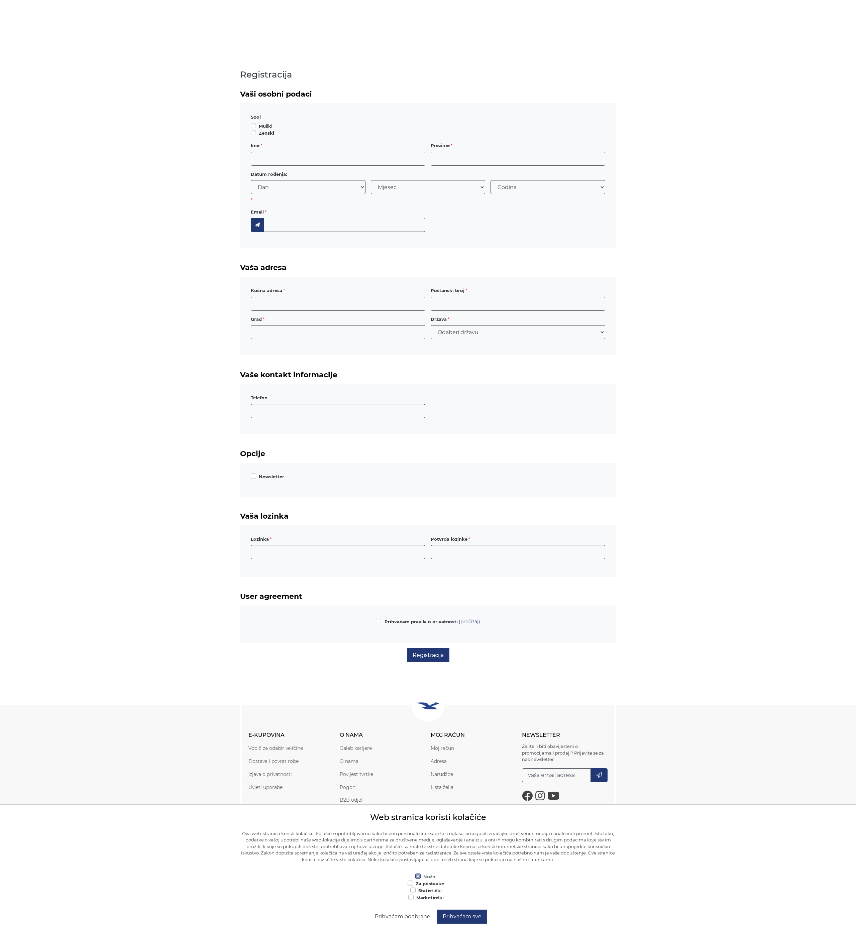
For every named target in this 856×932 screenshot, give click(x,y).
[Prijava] (599, 775)
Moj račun (442, 748)
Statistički (430, 890)
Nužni (430, 876)
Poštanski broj (447, 290)
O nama (349, 761)
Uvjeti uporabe (265, 787)
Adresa (439, 761)
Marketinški (430, 897)
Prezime (440, 145)
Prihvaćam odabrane (402, 916)
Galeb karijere (356, 748)
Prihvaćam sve (462, 916)
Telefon (259, 397)
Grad (256, 319)
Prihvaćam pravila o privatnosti (421, 621)
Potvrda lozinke (449, 539)
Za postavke (430, 883)
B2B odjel (351, 800)
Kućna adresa (266, 290)
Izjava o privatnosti (270, 774)
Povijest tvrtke (356, 774)
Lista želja (442, 787)
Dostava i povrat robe (273, 761)
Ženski (266, 133)
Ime (255, 145)
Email (257, 212)
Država (439, 319)
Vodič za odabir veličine (275, 748)
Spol (256, 117)
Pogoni (348, 787)
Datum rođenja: (269, 174)
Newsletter (271, 476)
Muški (266, 126)
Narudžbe (442, 774)
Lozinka (260, 539)
